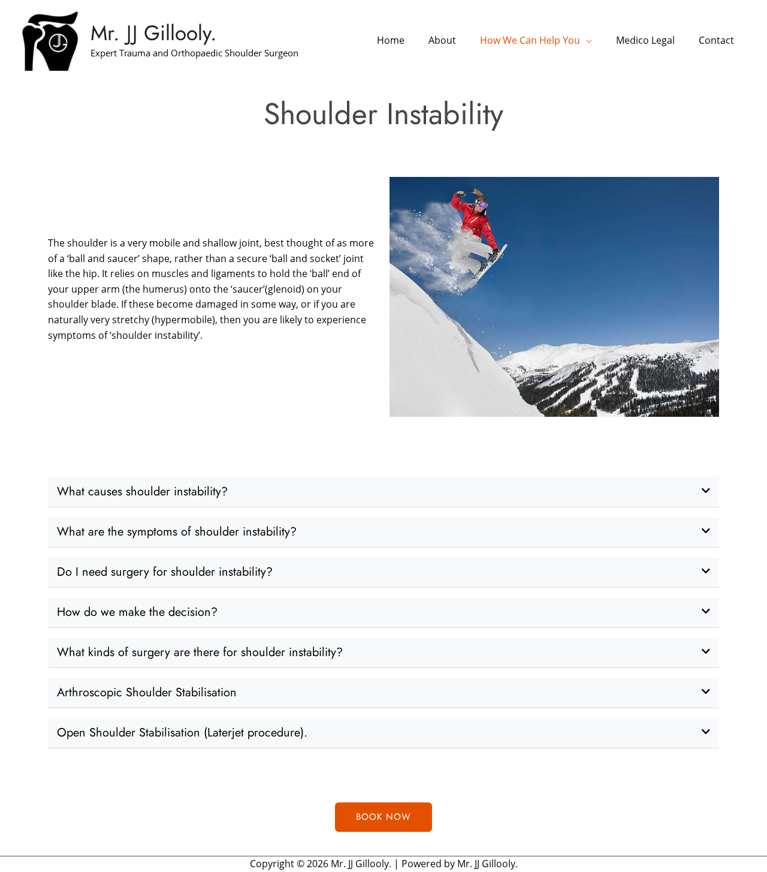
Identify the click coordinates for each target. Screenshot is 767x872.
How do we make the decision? (137, 612)
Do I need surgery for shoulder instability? (165, 572)
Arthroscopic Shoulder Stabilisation (147, 692)
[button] (383, 492)
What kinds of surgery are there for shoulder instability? (200, 652)
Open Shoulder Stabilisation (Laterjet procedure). (182, 732)
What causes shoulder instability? (142, 491)
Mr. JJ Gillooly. (153, 33)
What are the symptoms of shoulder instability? (177, 531)
